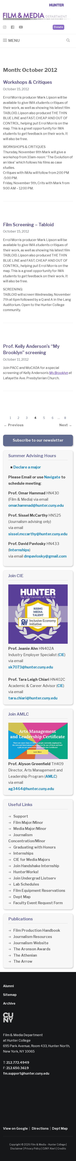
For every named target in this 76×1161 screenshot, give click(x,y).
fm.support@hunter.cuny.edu (26, 1073)
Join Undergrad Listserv (34, 878)
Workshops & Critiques (27, 82)
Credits (61, 1148)
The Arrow (22, 961)
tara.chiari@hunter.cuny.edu (33, 698)
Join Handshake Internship (36, 866)
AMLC (50, 776)
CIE (61, 655)
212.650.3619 (17, 1068)
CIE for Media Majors (31, 859)
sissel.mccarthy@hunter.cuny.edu (37, 534)
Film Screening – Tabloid (28, 224)
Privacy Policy (33, 1148)
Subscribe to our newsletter (38, 440)
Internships (19, 550)
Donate (58, 27)
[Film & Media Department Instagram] (4, 28)
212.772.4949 (17, 1062)
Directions (40, 1128)
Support (20, 816)
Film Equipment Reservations (39, 890)
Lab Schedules (26, 884)
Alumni (8, 986)
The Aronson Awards (31, 949)
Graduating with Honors (34, 847)
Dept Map (22, 897)
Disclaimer (16, 1148)
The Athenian (25, 955)
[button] (11, 40)
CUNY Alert (49, 1148)
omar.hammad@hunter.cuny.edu (36, 505)
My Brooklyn (58, 373)
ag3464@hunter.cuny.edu (31, 789)
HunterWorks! (25, 872)
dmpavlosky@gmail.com (45, 556)
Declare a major (27, 467)
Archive (9, 1003)
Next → (65, 425)
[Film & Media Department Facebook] (12, 28)
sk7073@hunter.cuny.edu (30, 667)
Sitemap (10, 995)
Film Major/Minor (28, 822)
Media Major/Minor (29, 828)
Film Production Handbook (36, 930)
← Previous (14, 425)
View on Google (15, 1128)
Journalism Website (30, 943)
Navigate (52, 477)
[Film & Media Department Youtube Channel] (21, 28)
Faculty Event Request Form (38, 903)
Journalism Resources (32, 937)
